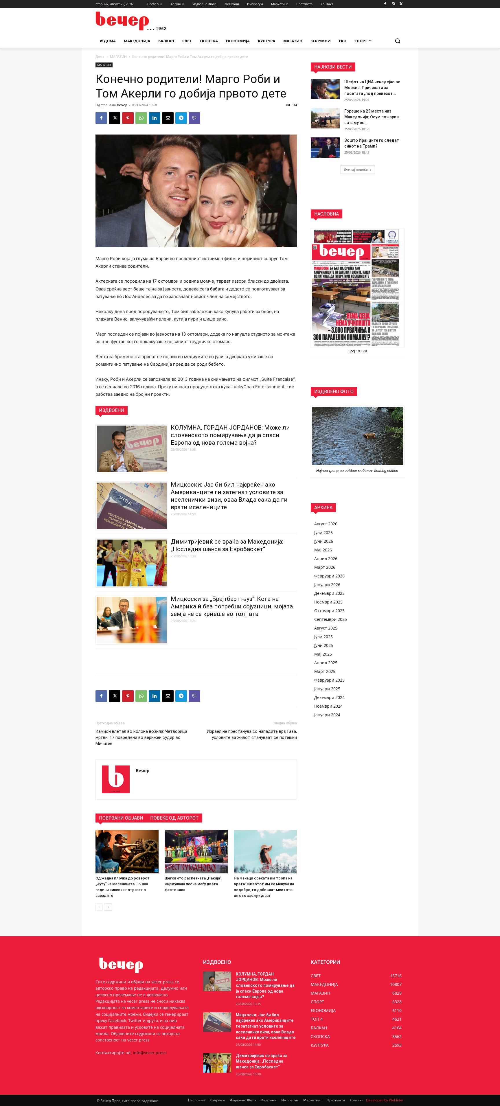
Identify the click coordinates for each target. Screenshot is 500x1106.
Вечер (122, 105)
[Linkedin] (154, 118)
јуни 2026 (323, 541)
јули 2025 (323, 636)
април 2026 (325, 558)
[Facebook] (385, 4)
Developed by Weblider (384, 1100)
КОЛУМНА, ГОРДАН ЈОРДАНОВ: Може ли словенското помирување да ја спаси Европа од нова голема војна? (230, 435)
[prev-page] (99, 907)
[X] (401, 4)
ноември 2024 (328, 706)
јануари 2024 (327, 714)
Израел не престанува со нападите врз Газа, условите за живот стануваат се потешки (252, 734)
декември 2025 (329, 593)
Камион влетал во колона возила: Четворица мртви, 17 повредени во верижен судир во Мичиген (141, 737)
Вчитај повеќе (356, 169)
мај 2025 (323, 654)
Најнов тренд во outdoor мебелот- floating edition (357, 470)
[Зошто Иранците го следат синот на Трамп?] (325, 147)
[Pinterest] (128, 118)
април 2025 (325, 662)
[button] (398, 41)
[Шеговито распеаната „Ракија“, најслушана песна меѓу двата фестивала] (196, 851)
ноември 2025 (328, 602)
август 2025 (325, 628)
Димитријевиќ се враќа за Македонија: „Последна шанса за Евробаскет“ (261, 1061)
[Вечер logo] (141, 21)
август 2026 (325, 524)
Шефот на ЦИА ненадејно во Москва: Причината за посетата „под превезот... (372, 88)
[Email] (168, 118)
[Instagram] (393, 4)
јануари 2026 (327, 584)
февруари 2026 (329, 576)
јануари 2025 (327, 688)
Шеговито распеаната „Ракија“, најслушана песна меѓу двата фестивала (193, 884)
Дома (99, 56)
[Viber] (194, 118)
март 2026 (324, 567)
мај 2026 (323, 550)
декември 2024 (329, 697)
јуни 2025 (323, 645)
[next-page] (108, 907)
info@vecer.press (149, 1052)
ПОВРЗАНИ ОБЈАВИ (121, 818)
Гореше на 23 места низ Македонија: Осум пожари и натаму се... (372, 117)
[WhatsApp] (141, 118)
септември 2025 (330, 619)
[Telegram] (181, 118)
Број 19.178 (357, 351)
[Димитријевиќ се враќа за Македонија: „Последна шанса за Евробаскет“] (217, 1063)
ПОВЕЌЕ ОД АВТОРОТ (174, 818)
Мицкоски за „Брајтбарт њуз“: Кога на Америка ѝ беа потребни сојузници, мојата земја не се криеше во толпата (232, 606)
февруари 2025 (329, 680)
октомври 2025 (329, 610)
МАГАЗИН (118, 56)
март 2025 (324, 671)
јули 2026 (323, 532)
